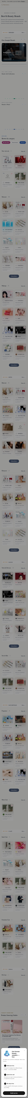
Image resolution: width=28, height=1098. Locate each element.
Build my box (14, 1093)
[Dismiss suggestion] (24, 1050)
